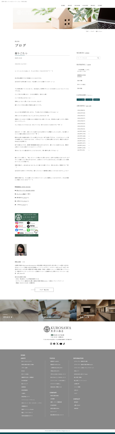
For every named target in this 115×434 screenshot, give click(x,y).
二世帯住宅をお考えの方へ (56, 367)
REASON (77, 5)
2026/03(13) (81, 123)
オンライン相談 (21, 194)
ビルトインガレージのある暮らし (58, 380)
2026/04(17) (81, 121)
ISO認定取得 (53, 405)
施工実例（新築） (78, 377)
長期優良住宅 (25, 406)
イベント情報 (77, 387)
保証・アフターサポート (27, 412)
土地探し (24, 393)
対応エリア (76, 371)
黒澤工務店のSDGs (54, 408)
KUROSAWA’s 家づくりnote (81, 374)
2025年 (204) (81, 131)
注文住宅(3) (96, 99)
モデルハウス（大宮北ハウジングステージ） (84, 367)
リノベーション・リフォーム (28, 399)
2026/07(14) (81, 113)
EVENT (100, 5)
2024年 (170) (81, 133)
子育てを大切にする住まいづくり (58, 374)
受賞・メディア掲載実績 (56, 402)
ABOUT (70, 5)
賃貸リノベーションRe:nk (27, 409)
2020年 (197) (81, 143)
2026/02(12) (81, 126)
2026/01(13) (81, 129)
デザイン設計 (25, 367)
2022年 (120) (81, 138)
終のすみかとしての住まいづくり (58, 377)
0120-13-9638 (59, 335)
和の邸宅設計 (25, 380)
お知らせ (76, 390)
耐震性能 (24, 387)
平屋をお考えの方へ (55, 371)
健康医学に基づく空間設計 (28, 377)
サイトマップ (53, 411)
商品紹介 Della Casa (55, 364)
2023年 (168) (81, 136)
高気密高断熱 (25, 390)
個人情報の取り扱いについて (57, 415)
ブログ (75, 393)
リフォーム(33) (80, 99)
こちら (25, 197)
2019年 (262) (81, 145)
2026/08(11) (81, 110)
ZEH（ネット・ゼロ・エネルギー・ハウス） (32, 403)
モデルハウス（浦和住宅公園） (81, 361)
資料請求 (76, 402)
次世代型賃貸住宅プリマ (27, 415)
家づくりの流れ (25, 374)
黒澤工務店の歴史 (54, 395)
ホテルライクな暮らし (55, 383)
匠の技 (23, 371)
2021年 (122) (81, 140)
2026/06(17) (81, 115)
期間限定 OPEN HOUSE (23, 187)
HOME (63, 5)
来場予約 (76, 408)
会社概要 (52, 399)
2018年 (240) (81, 148)
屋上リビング (25, 383)
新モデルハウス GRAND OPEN (26, 190)
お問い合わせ (77, 405)
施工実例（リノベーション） (80, 380)
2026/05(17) (81, 118)
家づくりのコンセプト (27, 361)
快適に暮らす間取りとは (56, 387)
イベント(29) (89, 99)
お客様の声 (76, 383)
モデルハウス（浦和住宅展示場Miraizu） (83, 364)
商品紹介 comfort (54, 361)
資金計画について (26, 396)
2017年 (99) (81, 150)
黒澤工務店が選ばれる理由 (28, 364)
